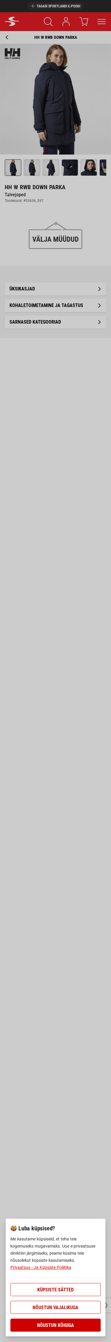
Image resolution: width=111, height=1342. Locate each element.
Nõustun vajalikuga (55, 1307)
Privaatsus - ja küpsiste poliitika (40, 1267)
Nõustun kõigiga (55, 1325)
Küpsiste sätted (55, 1290)
